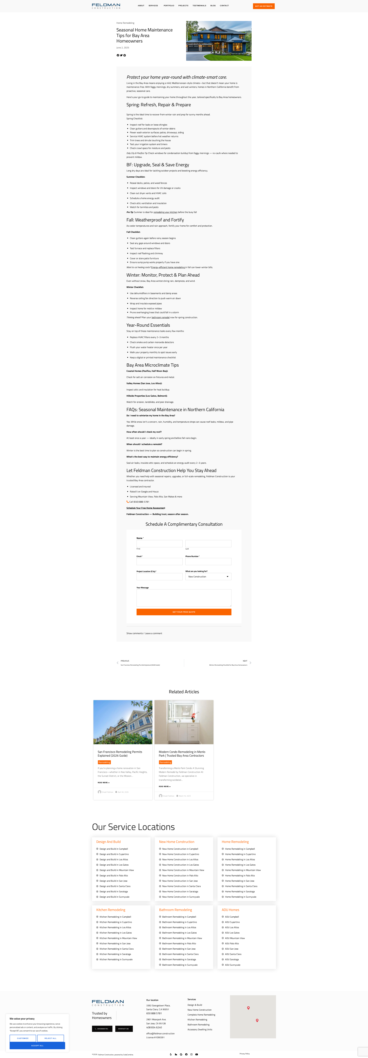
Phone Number (192, 556)
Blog (213, 6)
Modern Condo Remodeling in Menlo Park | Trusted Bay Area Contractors (182, 753)
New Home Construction (200, 1009)
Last (187, 548)
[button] (118, 55)
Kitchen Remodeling (197, 1019)
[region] (37, 1033)
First (138, 548)
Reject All (50, 1038)
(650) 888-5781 (141, 501)
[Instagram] (191, 1054)
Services (153, 6)
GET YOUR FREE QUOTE (184, 612)
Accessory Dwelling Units (200, 1029)
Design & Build (195, 1005)
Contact (224, 6)
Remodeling (104, 762)
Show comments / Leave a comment (144, 633)
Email (140, 556)
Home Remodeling (125, 23)
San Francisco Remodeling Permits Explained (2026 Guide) (120, 753)
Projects (183, 6)
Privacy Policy (245, 1053)
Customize (23, 1038)
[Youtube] (196, 1054)
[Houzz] (176, 1054)
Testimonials (199, 6)
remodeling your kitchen (165, 212)
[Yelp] (171, 1054)
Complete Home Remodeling (201, 1014)
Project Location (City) (147, 571)
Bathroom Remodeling (198, 1024)
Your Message (143, 587)
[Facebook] (186, 1054)
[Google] (181, 1054)
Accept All (37, 1046)
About (141, 6)
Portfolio (169, 6)
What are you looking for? (196, 571)
